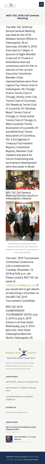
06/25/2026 (8, 432)
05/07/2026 (17, 442)
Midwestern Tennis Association (16, 457)
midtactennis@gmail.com (21, 285)
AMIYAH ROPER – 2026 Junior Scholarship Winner (22, 382)
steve (15, 432)
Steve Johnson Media (31, 460)
